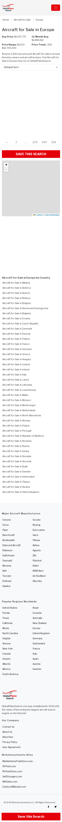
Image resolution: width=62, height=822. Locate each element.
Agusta (37, 550)
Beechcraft (8, 535)
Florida (6, 612)
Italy (35, 653)
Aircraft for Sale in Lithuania (17, 384)
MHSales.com (9, 781)
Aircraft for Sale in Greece (16, 354)
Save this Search (31, 816)
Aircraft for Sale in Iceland (16, 364)
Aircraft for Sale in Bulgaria (16, 313)
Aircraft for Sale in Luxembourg (19, 390)
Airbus (36, 545)
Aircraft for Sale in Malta (15, 395)
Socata (36, 519)
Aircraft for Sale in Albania (16, 282)
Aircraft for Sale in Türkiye (16, 481)
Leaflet (38, 214)
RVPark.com (9, 766)
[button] (6, 164)
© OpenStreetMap (51, 214)
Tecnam (6, 575)
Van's (35, 535)
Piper (5, 530)
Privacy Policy (9, 742)
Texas (5, 618)
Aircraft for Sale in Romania (16, 441)
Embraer (7, 581)
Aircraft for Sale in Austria (16, 293)
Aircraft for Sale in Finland (16, 338)
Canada (6, 653)
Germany (37, 638)
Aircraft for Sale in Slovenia (16, 461)
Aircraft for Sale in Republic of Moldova (23, 435)
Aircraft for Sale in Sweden (16, 471)
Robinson (7, 550)
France (36, 648)
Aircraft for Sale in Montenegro (19, 405)
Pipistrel (37, 560)
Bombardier (8, 540)
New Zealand (40, 623)
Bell (4, 570)
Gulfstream (8, 555)
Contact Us (8, 726)
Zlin (34, 555)
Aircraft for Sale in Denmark (17, 328)
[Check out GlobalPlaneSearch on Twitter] (55, 806)
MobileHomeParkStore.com (17, 761)
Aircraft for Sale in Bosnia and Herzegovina (25, 308)
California (7, 623)
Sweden (37, 669)
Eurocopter (39, 530)
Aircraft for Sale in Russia (15, 446)
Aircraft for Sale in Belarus (16, 298)
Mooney (6, 565)
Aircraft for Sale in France (16, 344)
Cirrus (5, 524)
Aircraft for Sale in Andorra (16, 287)
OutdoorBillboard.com (14, 786)
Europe (36, 628)
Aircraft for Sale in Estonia (16, 333)
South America (10, 674)
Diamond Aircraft (11, 545)
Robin (36, 565)
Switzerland (39, 643)
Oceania (37, 612)
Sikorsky (37, 581)
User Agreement (11, 747)
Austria (36, 664)
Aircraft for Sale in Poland (15, 425)
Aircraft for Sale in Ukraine (16, 486)
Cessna (6, 519)
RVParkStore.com (12, 771)
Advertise (7, 737)
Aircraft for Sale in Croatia (16, 318)
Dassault (7, 560)
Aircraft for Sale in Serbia (15, 451)
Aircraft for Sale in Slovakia (16, 456)
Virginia (6, 638)
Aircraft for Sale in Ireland (15, 369)
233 (35, 142)
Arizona (6, 643)
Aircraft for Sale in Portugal (16, 430)
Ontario (6, 658)
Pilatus (36, 540)
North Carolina (10, 633)
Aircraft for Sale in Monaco (16, 400)
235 (53, 142)
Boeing (36, 524)
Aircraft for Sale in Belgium (16, 303)
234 (44, 142)
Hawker (6, 586)
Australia (37, 618)
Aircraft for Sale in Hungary (16, 359)
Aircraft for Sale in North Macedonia (21, 415)
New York (7, 648)
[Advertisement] (31, 102)
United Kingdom (41, 633)
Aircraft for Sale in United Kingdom (20, 492)
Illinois (5, 628)
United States (9, 607)
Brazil (35, 607)
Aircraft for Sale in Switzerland (18, 476)
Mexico (6, 669)
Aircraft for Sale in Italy (14, 374)
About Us (7, 731)
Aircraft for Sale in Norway (16, 420)
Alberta (6, 664)
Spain (35, 658)
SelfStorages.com (12, 776)
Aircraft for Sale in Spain (15, 466)
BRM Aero (38, 570)
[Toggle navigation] (55, 7)
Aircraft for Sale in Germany (17, 349)
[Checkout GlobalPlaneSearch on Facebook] (48, 806)
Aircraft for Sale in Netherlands (18, 410)
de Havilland (39, 575)
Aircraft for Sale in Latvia (15, 379)
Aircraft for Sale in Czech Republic (20, 323)
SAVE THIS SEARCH (31, 154)
